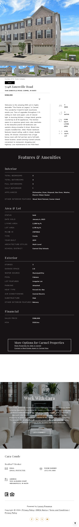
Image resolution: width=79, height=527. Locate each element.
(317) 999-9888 (50, 470)
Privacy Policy (28, 510)
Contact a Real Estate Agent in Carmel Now (31, 348)
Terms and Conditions (59, 510)
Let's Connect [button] (39, 432)
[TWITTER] (42, 519)
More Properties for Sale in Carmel (27, 346)
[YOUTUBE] (47, 519)
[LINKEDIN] (37, 519)
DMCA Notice (42, 510)
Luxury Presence (45, 506)
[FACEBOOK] (32, 519)
